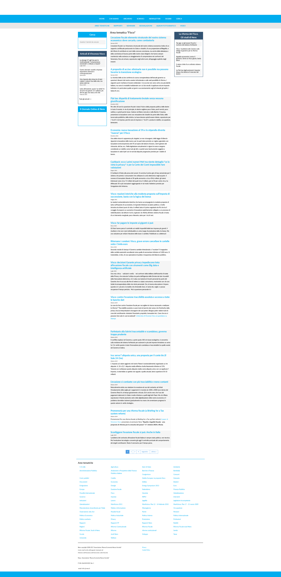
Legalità (144, 500)
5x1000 (168, 19)
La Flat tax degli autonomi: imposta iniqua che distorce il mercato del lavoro (188, 72)
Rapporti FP (115, 523)
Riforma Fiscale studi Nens (182, 527)
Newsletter (154, 19)
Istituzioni (83, 500)
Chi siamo (114, 19)
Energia (113, 486)
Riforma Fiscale (147, 527)
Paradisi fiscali (115, 512)
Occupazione (177, 508)
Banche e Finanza (148, 471)
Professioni (177, 519)
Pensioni (176, 512)
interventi (176, 497)
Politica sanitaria (85, 519)
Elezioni (175, 482)
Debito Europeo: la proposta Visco (153, 478)
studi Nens (114, 534)
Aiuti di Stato (146, 467)
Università (83, 538)
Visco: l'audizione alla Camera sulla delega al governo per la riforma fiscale (187, 50)
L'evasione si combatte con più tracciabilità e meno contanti (139, 382)
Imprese (113, 497)
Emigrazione (84, 486)
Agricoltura (114, 467)
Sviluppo (145, 534)
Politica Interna (147, 515)
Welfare (113, 538)
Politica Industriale (117, 515)
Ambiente (176, 467)
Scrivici (140, 19)
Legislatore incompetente (181, 500)
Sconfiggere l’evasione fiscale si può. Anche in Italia (135, 432)
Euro (175, 486)
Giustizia (145, 493)
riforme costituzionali (149, 530)
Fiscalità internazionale (87, 493)
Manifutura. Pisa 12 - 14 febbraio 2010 (155, 504)
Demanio (176, 478)
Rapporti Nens (147, 523)
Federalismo (146, 489)
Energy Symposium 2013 (150, 486)
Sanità (175, 530)
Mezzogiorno (146, 508)
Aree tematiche (102, 26)
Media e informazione (118, 508)
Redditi (175, 523)
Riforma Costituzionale (118, 527)
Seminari (131, 26)
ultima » (154, 452)
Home (101, 19)
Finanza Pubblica (179, 489)
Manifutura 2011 (116, 504)
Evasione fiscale (116, 489)
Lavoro (113, 500)
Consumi (176, 474)
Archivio (127, 19)
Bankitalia (176, 471)
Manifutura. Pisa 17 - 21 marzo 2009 (185, 504)
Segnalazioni (145, 26)
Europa (82, 489)
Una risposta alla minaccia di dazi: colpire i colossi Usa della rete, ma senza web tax (91, 81)
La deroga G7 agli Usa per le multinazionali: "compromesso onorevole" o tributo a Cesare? (90, 62)
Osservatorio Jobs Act (87, 512)
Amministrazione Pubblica (88, 471)
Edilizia (144, 482)
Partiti (144, 512)
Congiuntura (146, 474)
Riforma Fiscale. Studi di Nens (90, 530)
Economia (114, 482)
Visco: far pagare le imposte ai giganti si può (132, 223)
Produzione (146, 519)
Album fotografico (166, 26)
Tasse (175, 534)
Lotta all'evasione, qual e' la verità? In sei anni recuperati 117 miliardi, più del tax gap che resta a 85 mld (92, 90)
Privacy (113, 519)
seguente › (145, 452)
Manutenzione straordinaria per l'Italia (92, 508)
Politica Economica (86, 515)
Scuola (82, 534)
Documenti (83, 482)
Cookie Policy (146, 550)
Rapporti (118, 26)
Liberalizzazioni (84, 504)
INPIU (144, 497)
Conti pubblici (84, 478)
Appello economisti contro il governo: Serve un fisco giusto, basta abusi (188, 58)
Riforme (113, 530)
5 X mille (82, 467)
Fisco (112, 493)
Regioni (82, 527)
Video (183, 26)
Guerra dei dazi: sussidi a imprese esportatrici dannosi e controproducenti (91, 71)
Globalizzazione (178, 493)
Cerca (179, 19)
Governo (82, 497)
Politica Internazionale (180, 515)
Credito (113, 478)
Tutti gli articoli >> (85, 99)
